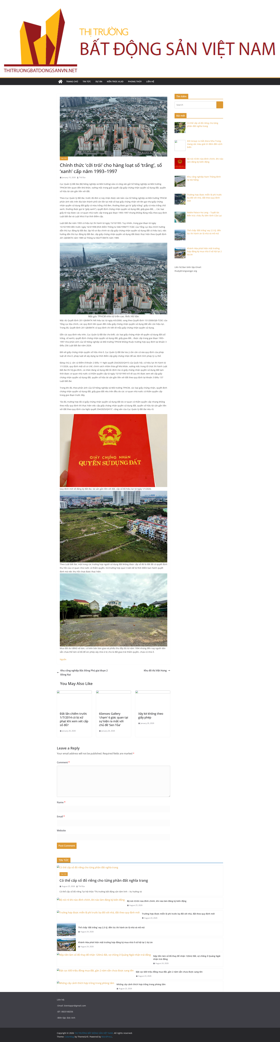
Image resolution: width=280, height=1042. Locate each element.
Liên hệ (150, 81)
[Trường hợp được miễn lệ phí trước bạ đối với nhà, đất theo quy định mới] (98, 915)
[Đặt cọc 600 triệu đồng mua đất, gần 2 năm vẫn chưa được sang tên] (95, 973)
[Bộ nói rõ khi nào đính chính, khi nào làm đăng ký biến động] (91, 903)
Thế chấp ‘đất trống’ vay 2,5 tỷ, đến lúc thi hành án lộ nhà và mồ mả (111, 927)
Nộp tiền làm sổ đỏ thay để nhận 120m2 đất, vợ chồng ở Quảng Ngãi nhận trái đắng (186, 957)
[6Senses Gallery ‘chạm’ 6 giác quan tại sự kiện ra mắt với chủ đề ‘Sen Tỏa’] (113, 692)
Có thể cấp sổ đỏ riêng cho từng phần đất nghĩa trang (104, 880)
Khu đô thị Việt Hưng (155, 670)
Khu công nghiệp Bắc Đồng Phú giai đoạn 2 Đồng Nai (84, 672)
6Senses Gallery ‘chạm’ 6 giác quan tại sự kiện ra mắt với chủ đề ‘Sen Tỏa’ (113, 719)
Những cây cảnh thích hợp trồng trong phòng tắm (141, 984)
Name (61, 802)
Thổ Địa (82, 177)
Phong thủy (135, 81)
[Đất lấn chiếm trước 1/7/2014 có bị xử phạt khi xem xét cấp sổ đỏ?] (74, 692)
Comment (63, 762)
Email (61, 816)
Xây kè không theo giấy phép (150, 715)
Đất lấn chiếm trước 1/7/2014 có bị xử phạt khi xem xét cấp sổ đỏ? (74, 719)
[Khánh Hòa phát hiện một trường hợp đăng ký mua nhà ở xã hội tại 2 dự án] (66, 944)
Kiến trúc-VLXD (115, 81)
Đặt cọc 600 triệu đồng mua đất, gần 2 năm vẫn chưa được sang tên (169, 971)
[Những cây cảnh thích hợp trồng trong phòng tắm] (85, 986)
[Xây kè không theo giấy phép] (152, 692)
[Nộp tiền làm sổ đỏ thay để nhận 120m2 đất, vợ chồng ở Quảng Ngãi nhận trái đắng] (104, 960)
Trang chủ (72, 81)
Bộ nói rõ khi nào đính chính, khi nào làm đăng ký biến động (156, 901)
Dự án (99, 81)
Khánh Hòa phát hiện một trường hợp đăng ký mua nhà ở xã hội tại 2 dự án (115, 942)
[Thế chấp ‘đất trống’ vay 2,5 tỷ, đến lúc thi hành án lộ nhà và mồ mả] (66, 929)
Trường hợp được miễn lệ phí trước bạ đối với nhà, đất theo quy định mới (178, 913)
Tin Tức (87, 81)
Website (61, 830)
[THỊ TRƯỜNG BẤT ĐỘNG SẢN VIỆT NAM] (60, 81)
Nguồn (63, 659)
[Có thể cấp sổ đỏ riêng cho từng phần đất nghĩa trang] (140, 867)
